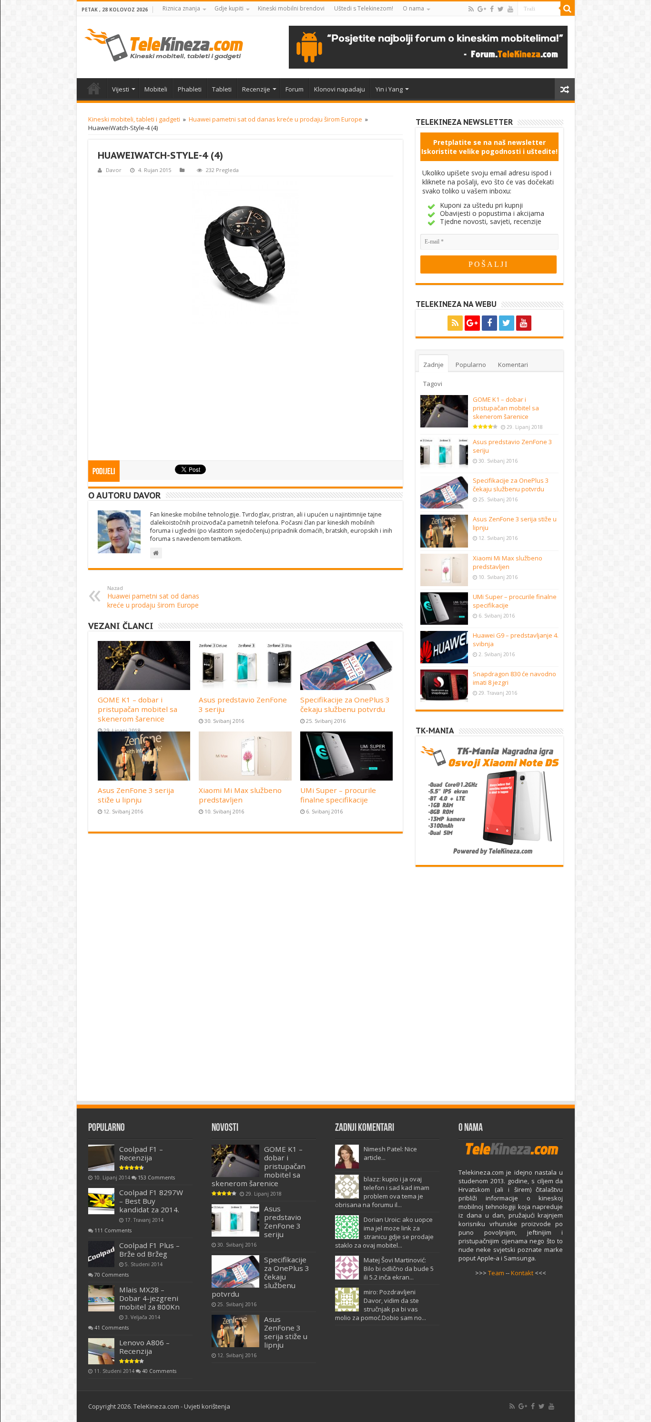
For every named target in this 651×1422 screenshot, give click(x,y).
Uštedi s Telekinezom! (363, 8)
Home (93, 88)
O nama (413, 8)
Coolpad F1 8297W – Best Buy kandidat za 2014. (151, 1201)
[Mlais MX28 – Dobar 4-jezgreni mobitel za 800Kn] (101, 1298)
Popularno (471, 364)
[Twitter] (501, 9)
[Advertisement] (245, 393)
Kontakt (522, 1273)
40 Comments (159, 1371)
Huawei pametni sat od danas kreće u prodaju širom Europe (275, 119)
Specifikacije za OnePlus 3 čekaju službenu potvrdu (345, 704)
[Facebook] (492, 9)
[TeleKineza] (164, 45)
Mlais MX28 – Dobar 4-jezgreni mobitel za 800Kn (149, 1298)
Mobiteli (155, 89)
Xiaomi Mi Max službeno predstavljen (240, 794)
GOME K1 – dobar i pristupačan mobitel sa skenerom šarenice (137, 709)
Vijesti (120, 89)
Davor (114, 169)
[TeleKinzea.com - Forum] (428, 47)
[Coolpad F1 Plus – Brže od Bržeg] (101, 1254)
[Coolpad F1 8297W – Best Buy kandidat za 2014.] (101, 1201)
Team (496, 1273)
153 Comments (156, 1177)
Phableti (190, 89)
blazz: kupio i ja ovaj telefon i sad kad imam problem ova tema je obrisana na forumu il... (382, 1192)
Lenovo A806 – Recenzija (144, 1347)
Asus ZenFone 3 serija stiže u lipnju (136, 794)
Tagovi (432, 383)
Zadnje (433, 364)
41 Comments (111, 1327)
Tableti (222, 89)
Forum (294, 89)
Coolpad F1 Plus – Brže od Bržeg (149, 1249)
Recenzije (256, 89)
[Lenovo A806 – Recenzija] (101, 1351)
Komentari (513, 364)
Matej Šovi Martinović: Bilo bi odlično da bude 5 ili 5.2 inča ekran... (399, 1268)
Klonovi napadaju (339, 89)
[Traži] (567, 8)
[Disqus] (245, 972)
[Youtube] (510, 9)
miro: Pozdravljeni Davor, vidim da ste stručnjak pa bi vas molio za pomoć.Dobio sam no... (380, 1305)
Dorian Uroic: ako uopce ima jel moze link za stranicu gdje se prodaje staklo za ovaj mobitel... (384, 1232)
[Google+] (482, 9)
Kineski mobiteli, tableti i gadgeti (134, 119)
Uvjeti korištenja (207, 1406)
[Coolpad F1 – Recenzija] (101, 1158)
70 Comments (111, 1274)
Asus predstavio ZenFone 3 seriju (282, 1221)
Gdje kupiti (229, 8)
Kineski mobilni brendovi (291, 8)
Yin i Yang (389, 89)
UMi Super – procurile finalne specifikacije (338, 794)
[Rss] (471, 9)
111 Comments (113, 1230)
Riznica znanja (181, 8)
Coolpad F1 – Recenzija (141, 1153)
